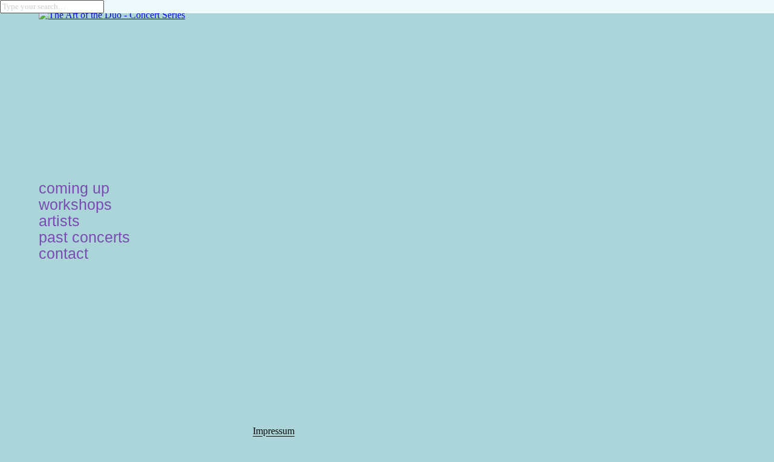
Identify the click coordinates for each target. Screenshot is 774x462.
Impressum (273, 431)
